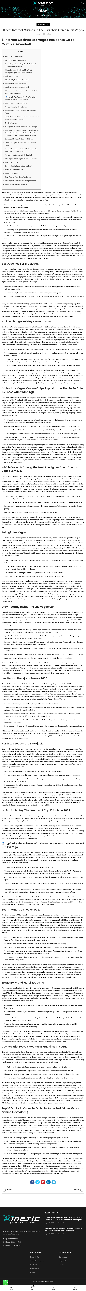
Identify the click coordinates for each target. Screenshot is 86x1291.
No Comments (60, 1223)
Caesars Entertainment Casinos (16, 184)
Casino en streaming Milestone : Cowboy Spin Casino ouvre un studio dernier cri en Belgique (63, 1218)
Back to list (43, 1190)
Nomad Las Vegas (11, 173)
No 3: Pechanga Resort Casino (15, 60)
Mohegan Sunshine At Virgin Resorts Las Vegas (21, 127)
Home (37, 15)
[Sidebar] (3, 390)
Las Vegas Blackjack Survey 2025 (16, 84)
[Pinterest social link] (43, 1182)
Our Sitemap (34, 1269)
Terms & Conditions (37, 1261)
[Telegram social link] (54, 1182)
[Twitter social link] (37, 1182)
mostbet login (32, 282)
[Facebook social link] (32, 1182)
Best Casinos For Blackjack (14, 57)
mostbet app (72, 345)
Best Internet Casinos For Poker (16, 103)
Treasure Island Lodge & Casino (16, 107)
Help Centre (63, 1261)
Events (32, 1273)
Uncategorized (46, 15)
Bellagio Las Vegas (11, 76)
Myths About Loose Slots (14, 170)
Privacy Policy (35, 1257)
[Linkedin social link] (48, 1182)
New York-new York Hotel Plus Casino (18, 177)
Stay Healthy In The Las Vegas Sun (17, 80)
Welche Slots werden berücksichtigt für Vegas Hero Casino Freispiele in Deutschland (64, 1229)
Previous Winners (11, 123)
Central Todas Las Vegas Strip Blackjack (18, 155)
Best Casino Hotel (11, 162)
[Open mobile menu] (3, 3)
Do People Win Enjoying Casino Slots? (18, 166)
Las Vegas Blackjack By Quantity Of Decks (19, 139)
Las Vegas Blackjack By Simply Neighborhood (20, 181)
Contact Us (34, 1265)
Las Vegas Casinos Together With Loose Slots (21, 159)
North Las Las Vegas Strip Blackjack (17, 87)
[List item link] (21, 1242)
